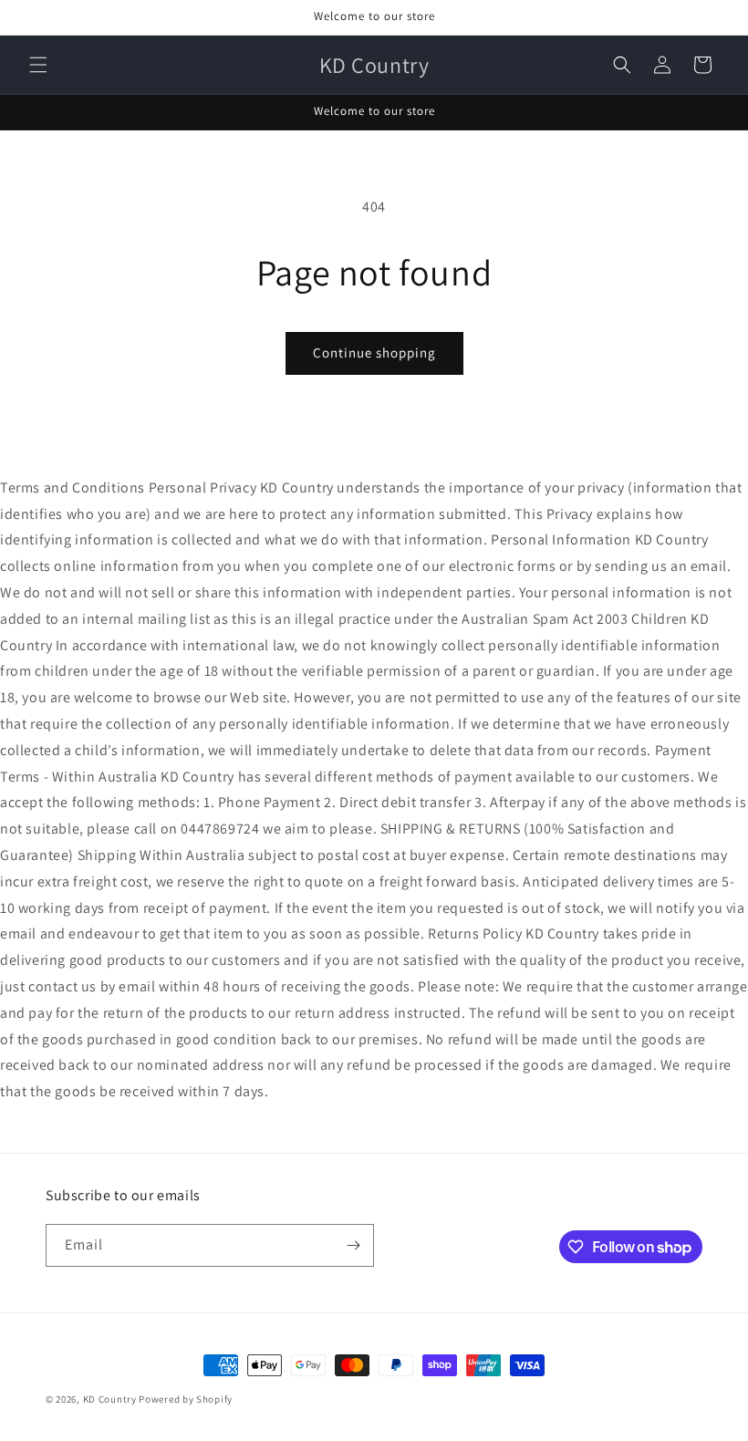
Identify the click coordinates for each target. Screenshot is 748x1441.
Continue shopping (374, 352)
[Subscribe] (353, 1245)
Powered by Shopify (186, 1399)
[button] (38, 65)
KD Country (110, 1399)
